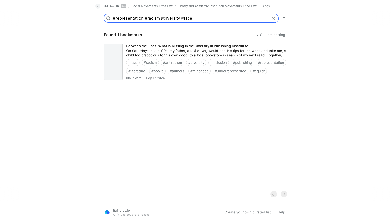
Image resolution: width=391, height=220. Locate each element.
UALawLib (115, 6)
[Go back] (97, 6)
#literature (136, 71)
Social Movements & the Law (152, 6)
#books (157, 71)
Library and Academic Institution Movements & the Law (217, 6)
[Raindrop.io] (107, 212)
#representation (271, 62)
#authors (177, 71)
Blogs (266, 6)
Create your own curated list (247, 212)
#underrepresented (230, 71)
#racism (150, 62)
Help (281, 212)
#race (133, 62)
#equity (259, 71)
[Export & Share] (284, 18)
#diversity (196, 62)
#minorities (199, 71)
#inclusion (218, 62)
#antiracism (172, 62)
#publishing (242, 62)
